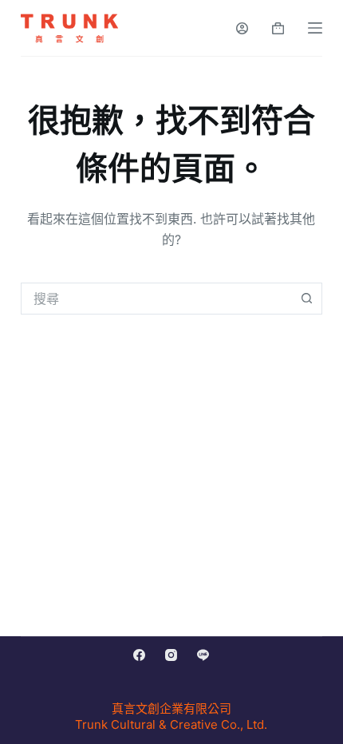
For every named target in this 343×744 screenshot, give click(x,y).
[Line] (203, 655)
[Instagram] (171, 655)
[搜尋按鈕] (306, 298)
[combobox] (156, 299)
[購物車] (278, 28)
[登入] (242, 28)
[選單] (315, 28)
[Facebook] (139, 655)
